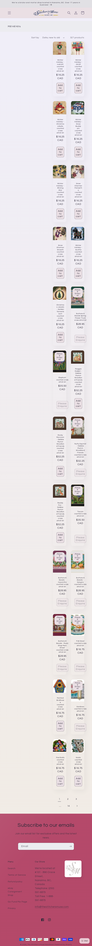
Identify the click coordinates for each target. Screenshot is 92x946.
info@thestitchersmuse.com (52, 907)
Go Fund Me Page (17, 902)
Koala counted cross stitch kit (78, 761)
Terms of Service (17, 875)
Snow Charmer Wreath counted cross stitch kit (60, 250)
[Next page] (77, 806)
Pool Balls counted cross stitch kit (60, 761)
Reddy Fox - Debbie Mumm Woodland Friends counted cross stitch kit (60, 511)
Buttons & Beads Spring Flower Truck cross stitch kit (80, 317)
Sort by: (35, 37)
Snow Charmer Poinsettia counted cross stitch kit (78, 190)
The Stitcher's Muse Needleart (40, 944)
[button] (9, 12)
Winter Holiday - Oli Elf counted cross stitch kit (78, 65)
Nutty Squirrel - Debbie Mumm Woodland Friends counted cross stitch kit (80, 450)
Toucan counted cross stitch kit (80, 514)
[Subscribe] (70, 846)
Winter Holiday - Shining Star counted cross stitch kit (60, 190)
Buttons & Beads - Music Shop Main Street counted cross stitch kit (62, 646)
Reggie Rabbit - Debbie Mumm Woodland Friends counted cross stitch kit (78, 377)
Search (11, 868)
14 (68, 806)
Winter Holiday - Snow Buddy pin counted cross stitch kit (78, 127)
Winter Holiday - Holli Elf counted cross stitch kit (60, 65)
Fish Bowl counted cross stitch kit (80, 643)
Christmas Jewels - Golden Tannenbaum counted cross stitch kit (60, 312)
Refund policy (15, 881)
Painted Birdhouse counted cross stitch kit (60, 703)
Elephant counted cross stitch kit (62, 380)
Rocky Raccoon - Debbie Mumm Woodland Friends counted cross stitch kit (60, 444)
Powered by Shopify (63, 944)
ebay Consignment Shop (15, 891)
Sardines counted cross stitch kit (80, 709)
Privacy (12, 908)
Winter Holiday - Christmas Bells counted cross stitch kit (60, 126)
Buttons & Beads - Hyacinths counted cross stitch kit (62, 582)
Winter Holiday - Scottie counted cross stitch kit (78, 250)
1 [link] (59, 799)
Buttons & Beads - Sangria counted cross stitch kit (80, 582)
